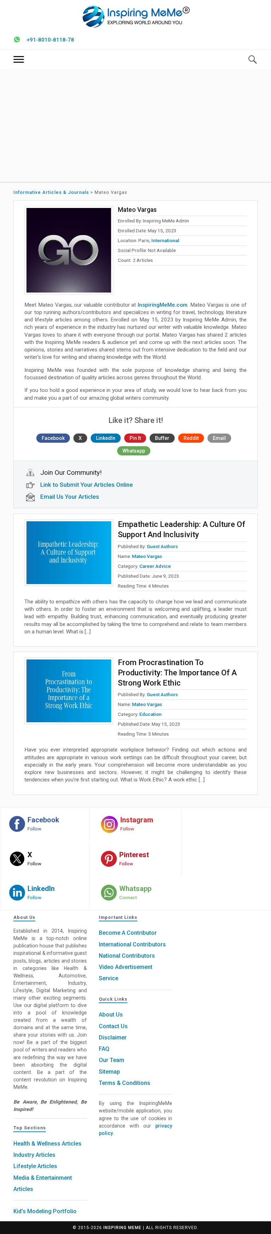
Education (150, 714)
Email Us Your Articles (69, 496)
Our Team (111, 1060)
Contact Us (113, 1026)
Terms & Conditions (124, 1083)
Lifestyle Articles (35, 1166)
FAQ (104, 1048)
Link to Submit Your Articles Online (86, 484)
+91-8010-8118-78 (50, 40)
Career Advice (155, 566)
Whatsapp (133, 451)
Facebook (53, 438)
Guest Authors (162, 546)
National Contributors (127, 955)
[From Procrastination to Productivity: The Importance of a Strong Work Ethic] (68, 690)
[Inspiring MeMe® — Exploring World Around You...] (136, 16)
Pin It (135, 438)
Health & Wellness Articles (47, 1143)
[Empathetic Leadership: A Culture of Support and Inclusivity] (68, 552)
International (165, 240)
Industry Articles (34, 1155)
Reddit (191, 438)
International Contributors (132, 944)
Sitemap (109, 1071)
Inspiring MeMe (122, 1227)
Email (219, 438)
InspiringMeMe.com (162, 305)
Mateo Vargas (147, 556)
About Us (111, 1014)
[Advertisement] (136, 125)
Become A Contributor (128, 932)
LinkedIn (105, 438)
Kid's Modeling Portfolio (45, 1211)
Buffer (162, 438)
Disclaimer (113, 1037)
